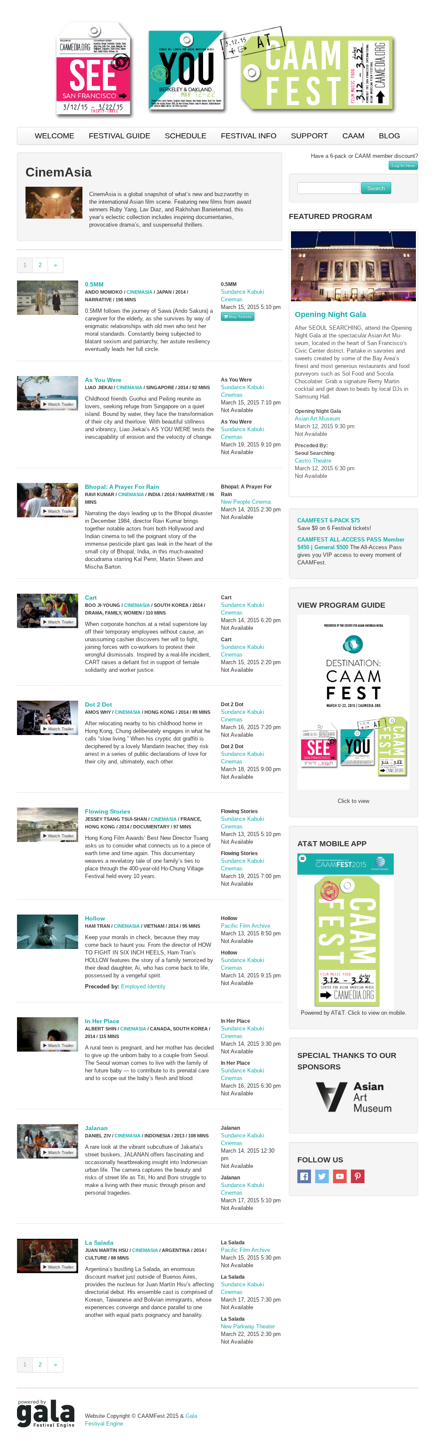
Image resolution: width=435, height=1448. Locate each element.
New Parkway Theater (248, 1326)
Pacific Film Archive (245, 926)
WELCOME (54, 136)
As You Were (103, 379)
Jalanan (96, 1128)
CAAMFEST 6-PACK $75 (328, 520)
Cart (91, 597)
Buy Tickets (239, 316)
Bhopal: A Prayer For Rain (122, 486)
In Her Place (102, 1021)
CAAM (353, 136)
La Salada (99, 1242)
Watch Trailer (60, 404)
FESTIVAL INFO (249, 136)
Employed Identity (143, 986)
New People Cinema (246, 502)
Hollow (95, 918)
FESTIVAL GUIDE (119, 136)
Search (376, 188)
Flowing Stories (107, 811)
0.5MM (94, 284)
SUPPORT (309, 136)
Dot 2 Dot (98, 704)
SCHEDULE (185, 136)
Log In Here (403, 165)
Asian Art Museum (317, 418)
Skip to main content (26, 4)
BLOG (389, 136)
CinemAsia (140, 292)
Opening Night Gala (330, 314)
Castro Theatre (313, 460)
